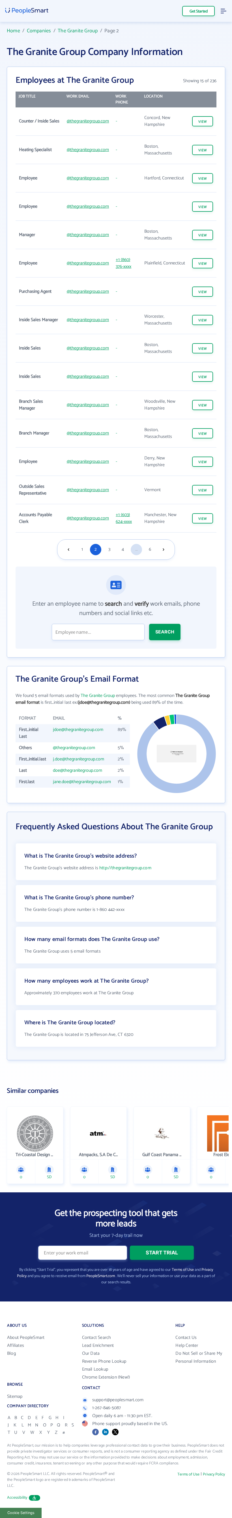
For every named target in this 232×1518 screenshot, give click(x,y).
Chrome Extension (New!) (106, 1377)
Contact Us (186, 1337)
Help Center (186, 1345)
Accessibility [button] (17, 1497)
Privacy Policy (214, 1474)
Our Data (91, 1353)
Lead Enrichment (98, 1345)
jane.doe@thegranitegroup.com (82, 782)
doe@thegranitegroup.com (77, 770)
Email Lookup (95, 1369)
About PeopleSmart (25, 1337)
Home (13, 31)
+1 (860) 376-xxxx (123, 263)
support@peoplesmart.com (118, 1400)
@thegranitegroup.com (88, 121)
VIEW (202, 121)
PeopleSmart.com (100, 1276)
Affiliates (15, 1345)
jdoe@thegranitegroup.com (78, 729)
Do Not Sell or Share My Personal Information (198, 1357)
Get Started (199, 11)
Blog (11, 1353)
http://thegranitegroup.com (125, 868)
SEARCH (164, 632)
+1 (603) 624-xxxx (124, 518)
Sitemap (14, 1396)
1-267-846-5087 (106, 1408)
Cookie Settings (21, 1513)
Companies (39, 31)
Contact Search (96, 1337)
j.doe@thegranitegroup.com (78, 759)
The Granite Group (78, 31)
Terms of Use (183, 1270)
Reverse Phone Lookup (104, 1361)
